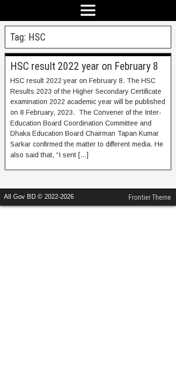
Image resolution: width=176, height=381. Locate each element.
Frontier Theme (150, 197)
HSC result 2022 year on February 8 (84, 66)
